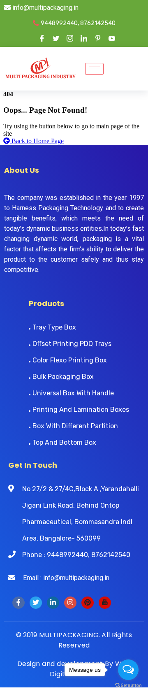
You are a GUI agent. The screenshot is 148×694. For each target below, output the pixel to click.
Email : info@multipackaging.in (62, 578)
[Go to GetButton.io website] (128, 685)
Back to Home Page (37, 140)
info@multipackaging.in (45, 8)
